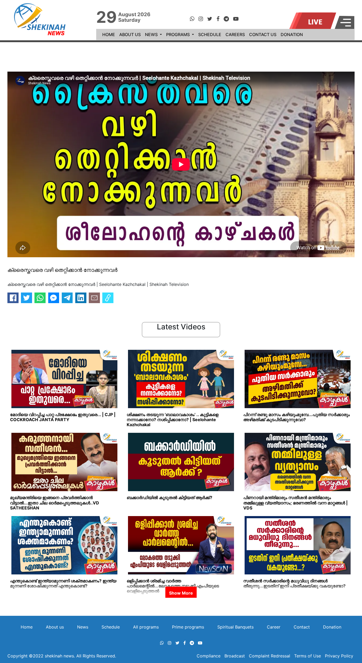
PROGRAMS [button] (178, 34)
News (82, 627)
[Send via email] (94, 298)
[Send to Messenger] (53, 298)
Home (27, 627)
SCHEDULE (209, 34)
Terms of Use (307, 655)
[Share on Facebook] (13, 298)
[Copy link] (107, 298)
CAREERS (235, 34)
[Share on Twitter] (26, 298)
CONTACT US (262, 34)
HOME (109, 34)
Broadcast (235, 655)
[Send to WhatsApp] (40, 298)
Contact (302, 627)
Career (273, 627)
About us (55, 627)
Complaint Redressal (269, 655)
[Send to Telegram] (67, 298)
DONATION (292, 34)
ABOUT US (130, 34)
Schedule (110, 627)
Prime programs (188, 627)
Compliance (209, 655)
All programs (146, 627)
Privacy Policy (339, 655)
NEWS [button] (152, 34)
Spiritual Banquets (235, 627)
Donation (332, 627)
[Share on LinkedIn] (80, 298)
